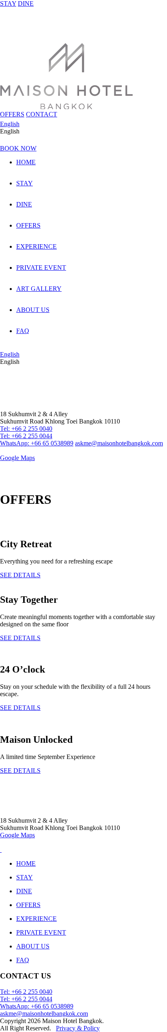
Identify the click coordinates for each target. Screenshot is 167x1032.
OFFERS (12, 114)
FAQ (22, 330)
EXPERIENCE (36, 246)
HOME (26, 162)
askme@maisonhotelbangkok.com (119, 443)
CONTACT (41, 114)
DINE (26, 3)
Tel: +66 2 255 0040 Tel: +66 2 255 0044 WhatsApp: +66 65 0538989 (36, 436)
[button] (83, 131)
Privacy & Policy (78, 1028)
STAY (8, 3)
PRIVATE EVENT (41, 267)
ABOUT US (32, 309)
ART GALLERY (39, 288)
